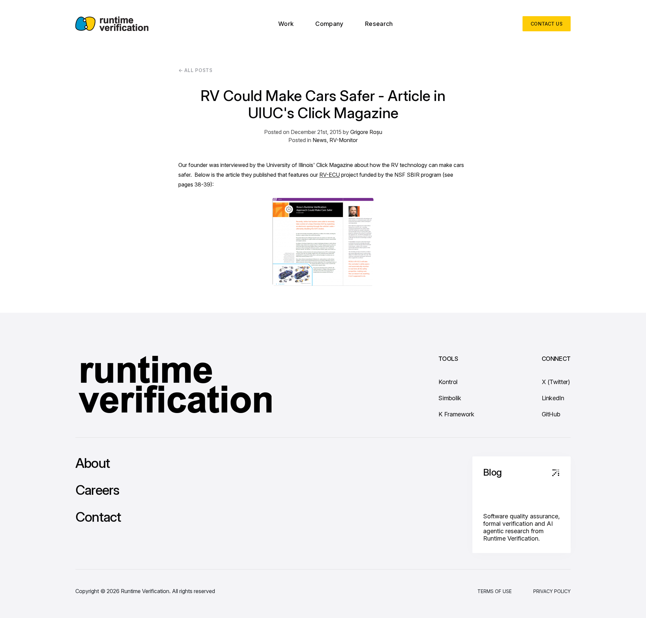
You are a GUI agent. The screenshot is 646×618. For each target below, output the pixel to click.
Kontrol (447, 381)
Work (286, 23)
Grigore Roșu (366, 132)
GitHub (551, 414)
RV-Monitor (343, 140)
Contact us (547, 24)
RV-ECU (329, 174)
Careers (97, 490)
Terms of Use (494, 591)
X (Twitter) (556, 381)
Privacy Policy (552, 591)
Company (329, 23)
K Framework (456, 414)
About (92, 463)
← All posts (195, 70)
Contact (98, 517)
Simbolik (449, 398)
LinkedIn (553, 398)
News (320, 140)
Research (379, 23)
